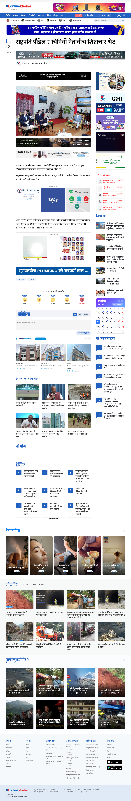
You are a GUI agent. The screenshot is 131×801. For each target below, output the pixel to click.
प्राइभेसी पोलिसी (111, 754)
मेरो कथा (68, 769)
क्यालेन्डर (102, 301)
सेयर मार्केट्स (90, 15)
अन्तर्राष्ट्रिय (8, 767)
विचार (49, 15)
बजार (27, 745)
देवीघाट (65, 20)
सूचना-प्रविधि (29, 761)
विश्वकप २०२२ (90, 770)
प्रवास (7, 764)
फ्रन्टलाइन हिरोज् (71, 772)
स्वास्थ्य (103, 15)
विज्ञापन (109, 751)
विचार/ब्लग (9, 748)
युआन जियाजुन (21, 279)
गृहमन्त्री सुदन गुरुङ (30, 20)
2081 (69, 752)
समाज (7, 745)
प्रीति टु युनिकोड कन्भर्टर (73, 775)
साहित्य (8, 751)
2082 (70, 755)
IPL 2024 (49, 753)
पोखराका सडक (77, 20)
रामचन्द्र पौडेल (31, 279)
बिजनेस (23, 15)
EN (109, 15)
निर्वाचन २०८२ (90, 764)
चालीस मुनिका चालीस (72, 758)
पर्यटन (27, 748)
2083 (69, 766)
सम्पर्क (108, 758)
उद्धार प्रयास (53, 20)
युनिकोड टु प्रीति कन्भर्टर (73, 778)
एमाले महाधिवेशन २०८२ (93, 767)
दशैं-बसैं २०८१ (90, 773)
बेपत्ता (42, 20)
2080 (70, 750)
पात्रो (79, 15)
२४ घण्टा (25, 585)
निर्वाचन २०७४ (90, 754)
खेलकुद (56, 15)
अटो (27, 758)
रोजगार (28, 751)
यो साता (33, 585)
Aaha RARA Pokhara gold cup (54, 757)
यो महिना (41, 585)
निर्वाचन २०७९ (90, 761)
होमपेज (8, 15)
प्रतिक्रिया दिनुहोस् (83, 333)
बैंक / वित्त (29, 754)
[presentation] (85, 338)
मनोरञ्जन (41, 15)
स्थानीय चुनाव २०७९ (92, 758)
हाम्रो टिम (109, 745)
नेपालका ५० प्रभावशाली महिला (73, 746)
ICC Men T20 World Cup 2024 (54, 749)
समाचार (15, 15)
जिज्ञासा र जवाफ (14, 20)
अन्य (62, 15)
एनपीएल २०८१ (50, 745)
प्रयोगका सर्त (110, 748)
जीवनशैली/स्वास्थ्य (11, 761)
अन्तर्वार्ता (8, 754)
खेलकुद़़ (8, 758)
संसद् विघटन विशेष (91, 751)
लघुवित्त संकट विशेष (92, 748)
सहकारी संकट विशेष (92, 745)
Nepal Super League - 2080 (53, 763)
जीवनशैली (31, 15)
